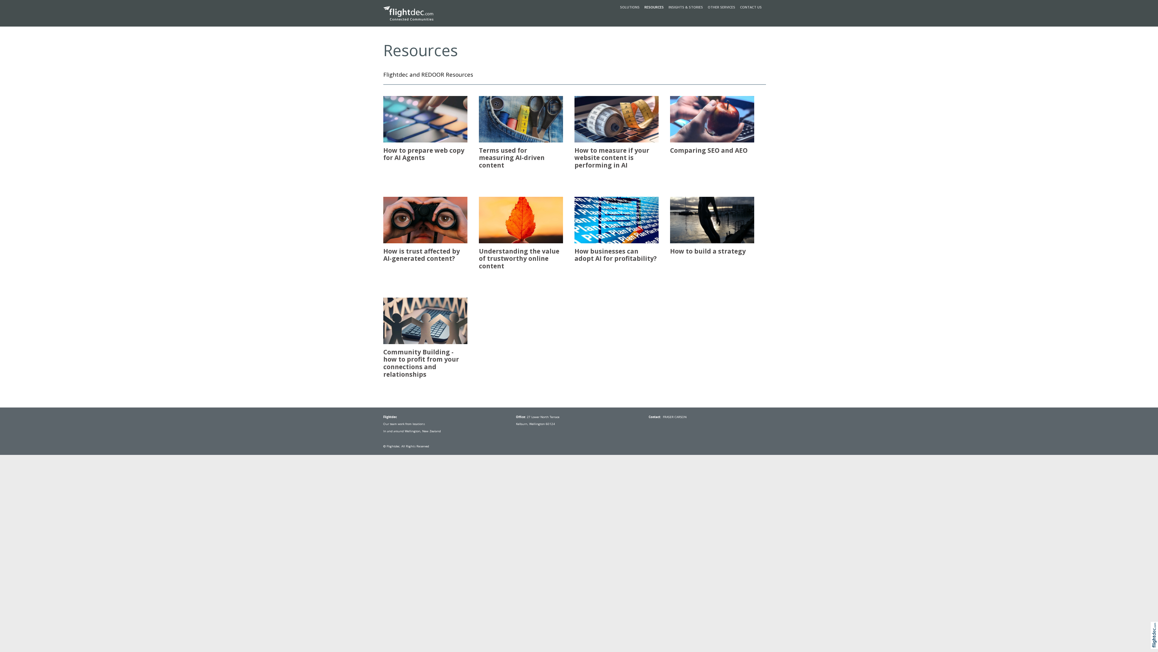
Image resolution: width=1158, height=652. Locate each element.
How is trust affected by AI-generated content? (421, 255)
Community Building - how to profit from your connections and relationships (421, 363)
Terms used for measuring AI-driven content (512, 158)
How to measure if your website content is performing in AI (611, 158)
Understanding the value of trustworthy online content (519, 258)
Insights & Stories (686, 7)
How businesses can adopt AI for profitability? (615, 255)
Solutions (630, 7)
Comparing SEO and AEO (709, 150)
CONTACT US (751, 7)
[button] (1155, 642)
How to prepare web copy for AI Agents (423, 154)
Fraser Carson (675, 417)
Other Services (721, 7)
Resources (654, 7)
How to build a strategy (708, 251)
